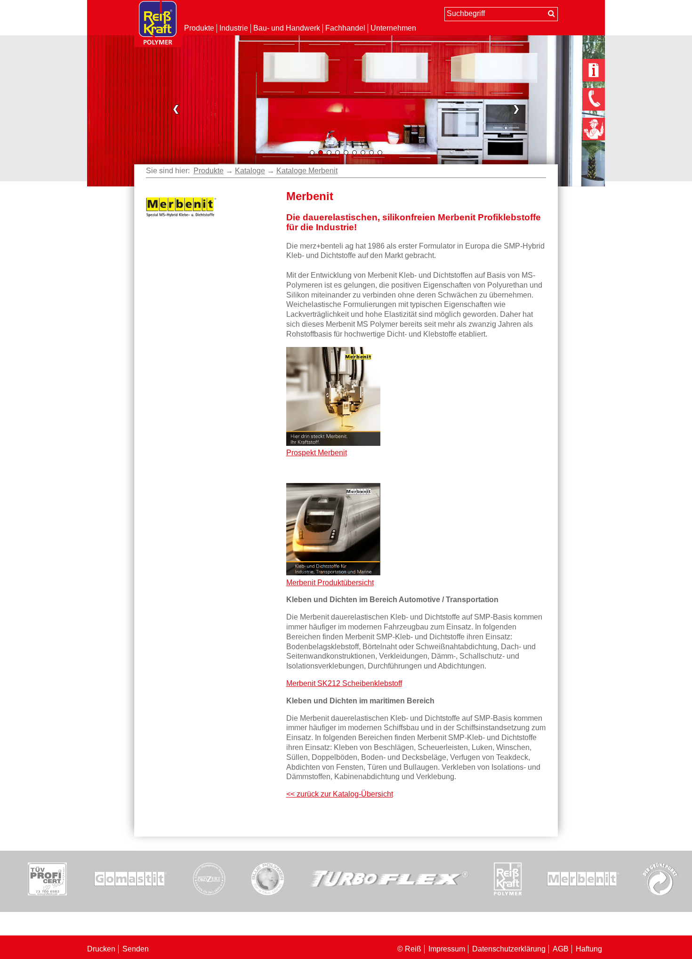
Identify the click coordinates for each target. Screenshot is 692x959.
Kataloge (250, 171)
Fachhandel (345, 28)
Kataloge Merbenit (307, 171)
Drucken (101, 949)
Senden (135, 949)
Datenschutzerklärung (509, 949)
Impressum (446, 949)
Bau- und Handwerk (286, 28)
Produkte (199, 28)
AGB (561, 949)
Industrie (233, 28)
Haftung (589, 949)
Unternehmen (393, 28)
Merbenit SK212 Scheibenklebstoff (344, 683)
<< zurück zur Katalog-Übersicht (339, 794)
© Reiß (409, 949)
